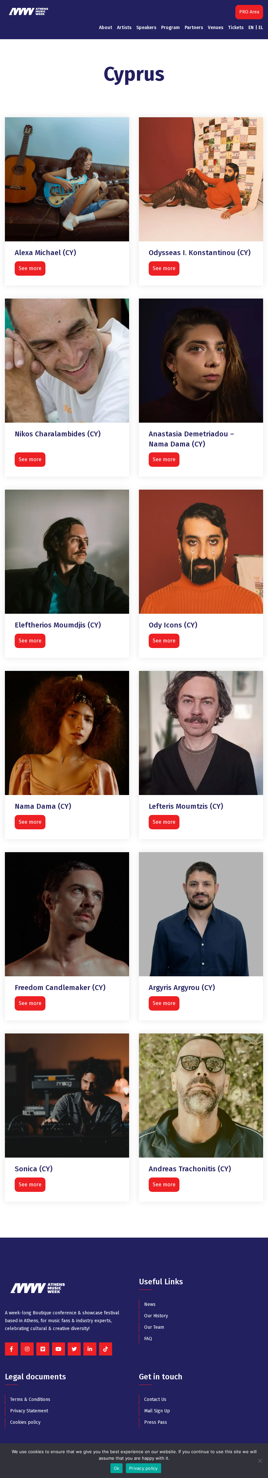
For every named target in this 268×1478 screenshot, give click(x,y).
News (150, 1304)
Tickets (235, 27)
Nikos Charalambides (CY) (58, 434)
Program (170, 27)
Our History (156, 1316)
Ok (117, 1468)
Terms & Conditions (30, 1399)
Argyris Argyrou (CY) (182, 987)
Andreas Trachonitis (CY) (190, 1168)
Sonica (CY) (34, 1168)
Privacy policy (143, 1468)
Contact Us (155, 1399)
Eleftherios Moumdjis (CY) (58, 625)
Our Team (154, 1327)
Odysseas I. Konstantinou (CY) (200, 252)
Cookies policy (25, 1422)
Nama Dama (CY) (43, 806)
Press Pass (155, 1422)
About (105, 27)
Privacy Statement (29, 1411)
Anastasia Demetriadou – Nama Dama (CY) (191, 439)
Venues (215, 27)
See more (30, 268)
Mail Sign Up (157, 1411)
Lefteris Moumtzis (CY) (186, 806)
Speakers (146, 27)
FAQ (148, 1338)
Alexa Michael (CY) (45, 252)
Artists (124, 27)
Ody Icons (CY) (173, 625)
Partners (194, 27)
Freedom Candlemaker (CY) (60, 987)
